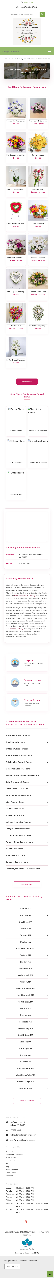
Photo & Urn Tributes (38, 431)
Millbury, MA (25, 982)
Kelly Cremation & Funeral (18, 782)
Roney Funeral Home (15, 855)
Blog (7, 1166)
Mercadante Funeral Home (18, 795)
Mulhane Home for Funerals (18, 822)
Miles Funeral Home (15, 802)
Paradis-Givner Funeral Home (19, 842)
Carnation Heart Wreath (16, 223)
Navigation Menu (10, 51)
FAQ (7, 1163)
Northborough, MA (25, 995)
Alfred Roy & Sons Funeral (18, 735)
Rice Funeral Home (14, 848)
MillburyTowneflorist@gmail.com (23, 1135)
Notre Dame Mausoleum (17, 789)
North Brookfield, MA (25, 988)
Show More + (27, 884)
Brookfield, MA (25, 922)
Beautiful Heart (38, 189)
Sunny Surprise (38, 155)
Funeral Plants (16, 431)
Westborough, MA (25, 1082)
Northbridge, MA (25, 1002)
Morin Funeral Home (15, 809)
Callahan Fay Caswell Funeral (19, 762)
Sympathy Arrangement (16, 121)
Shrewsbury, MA (25, 1028)
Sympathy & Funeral (38, 462)
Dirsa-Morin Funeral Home (18, 769)
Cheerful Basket (38, 223)
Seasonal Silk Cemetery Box (38, 121)
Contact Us (10, 1160)
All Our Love (16, 326)
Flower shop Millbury (14, 629)
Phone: (9, 563)
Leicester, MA (25, 968)
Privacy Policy (11, 1157)
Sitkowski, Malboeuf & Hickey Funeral (23, 868)
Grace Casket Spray (38, 291)
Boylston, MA (25, 915)
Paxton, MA (25, 1015)
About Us (9, 1151)
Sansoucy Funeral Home (17, 862)
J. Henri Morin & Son (15, 815)
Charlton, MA (25, 928)
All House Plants (16, 462)
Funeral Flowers (16, 494)
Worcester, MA (25, 1088)
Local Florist (11, 1173)
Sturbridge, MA (25, 1048)
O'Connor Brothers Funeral (18, 835)
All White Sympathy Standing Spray (38, 326)
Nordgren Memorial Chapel (18, 829)
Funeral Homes (12, 1169)
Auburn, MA (25, 908)
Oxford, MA (25, 1008)
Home (6, 59)
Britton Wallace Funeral (17, 749)
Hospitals (9, 1176)
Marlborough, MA (25, 975)
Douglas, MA (25, 935)
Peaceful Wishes (38, 257)
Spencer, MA (25, 1042)
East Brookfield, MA (25, 948)
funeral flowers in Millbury (24, 595)
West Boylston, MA (25, 1068)
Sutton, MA (25, 1055)
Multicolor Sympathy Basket (16, 155)
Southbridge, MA (25, 1035)
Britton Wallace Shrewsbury (19, 755)
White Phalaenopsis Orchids (16, 189)
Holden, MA (25, 962)
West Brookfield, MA (25, 1075)
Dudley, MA (25, 942)
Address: (10, 554)
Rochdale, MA (25, 1022)
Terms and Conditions (14, 1154)
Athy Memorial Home (15, 742)
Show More (27, 382)
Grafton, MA (25, 955)
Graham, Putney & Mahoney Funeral (22, 775)
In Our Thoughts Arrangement (16, 360)
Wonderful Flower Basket (16, 257)
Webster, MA (25, 1062)
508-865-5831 (15, 1130)
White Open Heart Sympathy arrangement (16, 291)
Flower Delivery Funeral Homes (23, 59)
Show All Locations (27, 1101)
